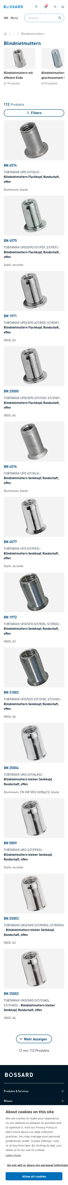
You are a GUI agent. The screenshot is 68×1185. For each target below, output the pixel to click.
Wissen (8, 1100)
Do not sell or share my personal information (32, 1165)
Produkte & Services (16, 1091)
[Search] (59, 17)
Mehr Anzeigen (35, 1039)
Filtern (36, 113)
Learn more (13, 1155)
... (14, 34)
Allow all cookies (34, 1176)
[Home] (5, 33)
